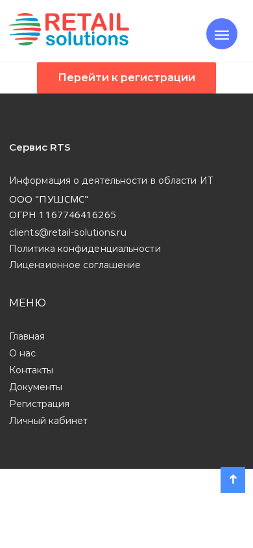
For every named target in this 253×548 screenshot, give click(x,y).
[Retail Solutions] (69, 31)
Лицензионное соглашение (75, 265)
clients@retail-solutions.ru (67, 232)
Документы (35, 387)
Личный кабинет (48, 421)
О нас (22, 353)
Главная (27, 336)
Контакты (31, 370)
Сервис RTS (40, 147)
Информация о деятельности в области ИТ (111, 180)
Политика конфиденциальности (85, 249)
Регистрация (39, 404)
